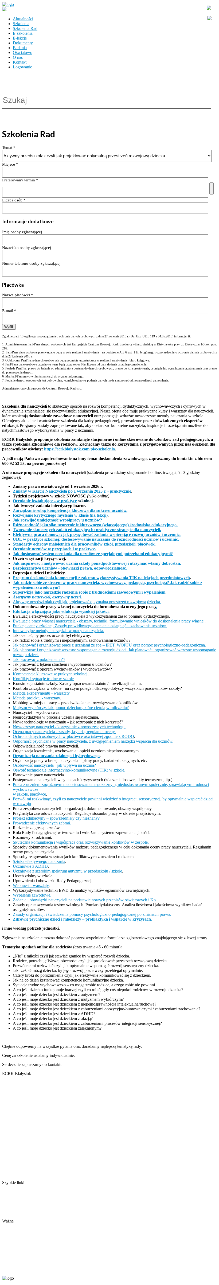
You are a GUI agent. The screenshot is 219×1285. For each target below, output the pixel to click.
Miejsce (10, 164)
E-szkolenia (23, 33)
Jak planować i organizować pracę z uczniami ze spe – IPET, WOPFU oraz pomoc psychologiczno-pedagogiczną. (109, 645)
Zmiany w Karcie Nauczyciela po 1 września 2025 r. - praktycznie (72, 491)
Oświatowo (22, 52)
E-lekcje (20, 38)
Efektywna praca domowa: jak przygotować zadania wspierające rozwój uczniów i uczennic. (97, 534)
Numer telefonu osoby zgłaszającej (31, 263)
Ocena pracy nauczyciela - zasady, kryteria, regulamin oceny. (64, 731)
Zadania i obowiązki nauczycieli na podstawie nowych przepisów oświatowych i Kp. (85, 900)
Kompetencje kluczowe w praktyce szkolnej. (51, 674)
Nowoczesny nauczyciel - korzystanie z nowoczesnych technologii (69, 727)
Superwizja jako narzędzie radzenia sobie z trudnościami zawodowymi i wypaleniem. (89, 592)
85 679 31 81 (11, 1269)
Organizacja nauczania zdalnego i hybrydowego (56, 755)
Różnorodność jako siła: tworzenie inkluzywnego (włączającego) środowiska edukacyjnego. (95, 525)
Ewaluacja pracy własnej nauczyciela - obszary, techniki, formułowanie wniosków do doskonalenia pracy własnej (109, 621)
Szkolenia (21, 23)
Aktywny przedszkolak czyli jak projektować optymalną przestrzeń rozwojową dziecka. (87, 601)
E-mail (9, 311)
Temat (8, 147)
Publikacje (11, 1202)
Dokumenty (23, 43)
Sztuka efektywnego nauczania (39, 861)
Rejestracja (11, 1226)
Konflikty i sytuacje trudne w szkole (43, 678)
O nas (18, 57)
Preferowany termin (20, 180)
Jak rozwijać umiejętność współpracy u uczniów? (57, 520)
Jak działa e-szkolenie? (21, 1211)
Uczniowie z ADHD (30, 866)
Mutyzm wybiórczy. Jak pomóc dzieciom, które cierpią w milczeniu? (71, 707)
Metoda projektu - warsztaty (36, 698)
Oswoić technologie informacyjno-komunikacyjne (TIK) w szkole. (69, 770)
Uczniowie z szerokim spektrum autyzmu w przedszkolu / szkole (67, 871)
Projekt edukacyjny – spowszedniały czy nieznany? (56, 818)
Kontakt (19, 62)
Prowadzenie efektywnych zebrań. (42, 823)
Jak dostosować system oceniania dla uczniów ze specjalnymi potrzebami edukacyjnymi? (93, 553)
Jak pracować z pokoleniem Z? (39, 659)
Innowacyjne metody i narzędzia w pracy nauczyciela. (58, 630)
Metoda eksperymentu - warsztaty (41, 693)
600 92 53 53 (34, 1269)
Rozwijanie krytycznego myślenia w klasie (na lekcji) (60, 515)
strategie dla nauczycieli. (139, 529)
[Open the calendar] (211, 188)
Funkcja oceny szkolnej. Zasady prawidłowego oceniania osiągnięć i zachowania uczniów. (90, 626)
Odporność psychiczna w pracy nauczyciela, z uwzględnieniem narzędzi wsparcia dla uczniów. (93, 741)
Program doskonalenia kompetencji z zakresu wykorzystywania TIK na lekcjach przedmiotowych (101, 577)
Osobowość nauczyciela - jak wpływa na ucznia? (54, 765)
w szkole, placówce (29, 794)
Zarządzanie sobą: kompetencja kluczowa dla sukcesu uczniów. (70, 510)
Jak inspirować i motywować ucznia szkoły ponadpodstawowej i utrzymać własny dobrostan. (97, 563)
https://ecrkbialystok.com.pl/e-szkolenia (79, 449)
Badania (20, 47)
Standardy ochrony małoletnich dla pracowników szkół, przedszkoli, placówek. (84, 544)
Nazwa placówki (17, 295)
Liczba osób (14, 200)
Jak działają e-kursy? (19, 1216)
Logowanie (22, 67)
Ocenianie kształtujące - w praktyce (45, 501)
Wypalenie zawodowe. (32, 895)
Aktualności (23, 19)
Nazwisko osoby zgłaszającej (26, 248)
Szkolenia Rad (25, 28)
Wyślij (9, 327)
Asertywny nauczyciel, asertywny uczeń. (47, 597)
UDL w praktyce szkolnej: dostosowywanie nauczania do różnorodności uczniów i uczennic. (96, 539)
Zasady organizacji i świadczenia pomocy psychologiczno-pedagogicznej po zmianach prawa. (92, 914)
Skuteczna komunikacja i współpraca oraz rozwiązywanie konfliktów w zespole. (81, 842)
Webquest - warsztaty (31, 885)
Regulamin (11, 1206)
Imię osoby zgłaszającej (22, 232)
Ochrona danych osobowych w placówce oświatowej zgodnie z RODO (73, 736)
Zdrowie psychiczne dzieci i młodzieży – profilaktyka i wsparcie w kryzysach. (82, 919)
